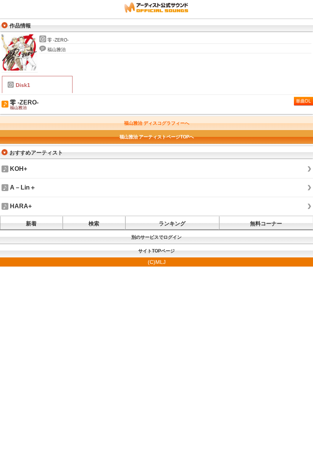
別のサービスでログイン (156, 237)
